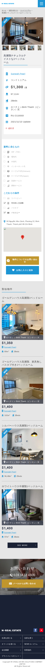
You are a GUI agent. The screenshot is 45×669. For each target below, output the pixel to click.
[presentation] (40, 32)
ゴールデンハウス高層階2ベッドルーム (22, 299)
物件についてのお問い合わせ (24, 260)
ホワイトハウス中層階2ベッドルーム (22, 486)
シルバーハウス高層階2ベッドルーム (22, 425)
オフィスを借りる (9, 644)
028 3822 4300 (24, 575)
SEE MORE (22, 545)
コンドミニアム (25, 10)
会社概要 (5, 650)
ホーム (4, 10)
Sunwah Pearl (18, 74)
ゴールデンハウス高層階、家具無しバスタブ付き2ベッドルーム (22, 363)
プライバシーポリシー (10, 656)
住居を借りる (13, 10)
